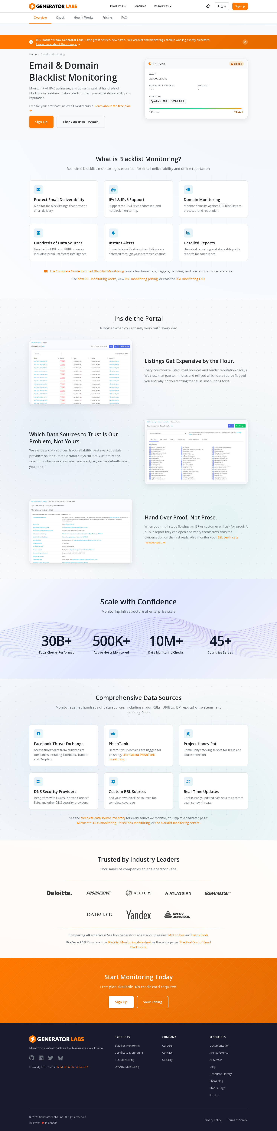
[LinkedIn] (41, 1058)
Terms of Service (237, 1120)
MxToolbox (176, 935)
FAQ (124, 17)
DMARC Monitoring (127, 1066)
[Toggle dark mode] (208, 6)
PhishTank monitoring (134, 823)
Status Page (217, 1088)
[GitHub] (31, 1058)
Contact (167, 1052)
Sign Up (240, 6)
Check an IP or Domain (81, 122)
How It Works (83, 17)
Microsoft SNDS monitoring (96, 823)
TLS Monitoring (124, 1060)
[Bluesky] (60, 1058)
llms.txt (214, 1095)
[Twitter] (50, 1058)
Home (33, 54)
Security (167, 1060)
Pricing (107, 17)
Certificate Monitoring (129, 1052)
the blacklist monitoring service (177, 823)
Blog (212, 1066)
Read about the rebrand (71, 1067)
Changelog (216, 1081)
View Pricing (152, 1002)
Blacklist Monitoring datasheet (129, 942)
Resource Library (221, 1074)
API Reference (219, 1052)
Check (60, 17)
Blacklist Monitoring (127, 1045)
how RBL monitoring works (97, 279)
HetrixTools (199, 935)
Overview (40, 17)
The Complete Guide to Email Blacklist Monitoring (86, 271)
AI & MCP (216, 1060)
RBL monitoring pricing (141, 279)
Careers (167, 1045)
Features (140, 6)
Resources (161, 6)
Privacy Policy (212, 1120)
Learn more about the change (56, 44)
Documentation (219, 1045)
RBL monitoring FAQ (190, 279)
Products (116, 6)
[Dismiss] (245, 42)
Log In (222, 6)
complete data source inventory (103, 818)
